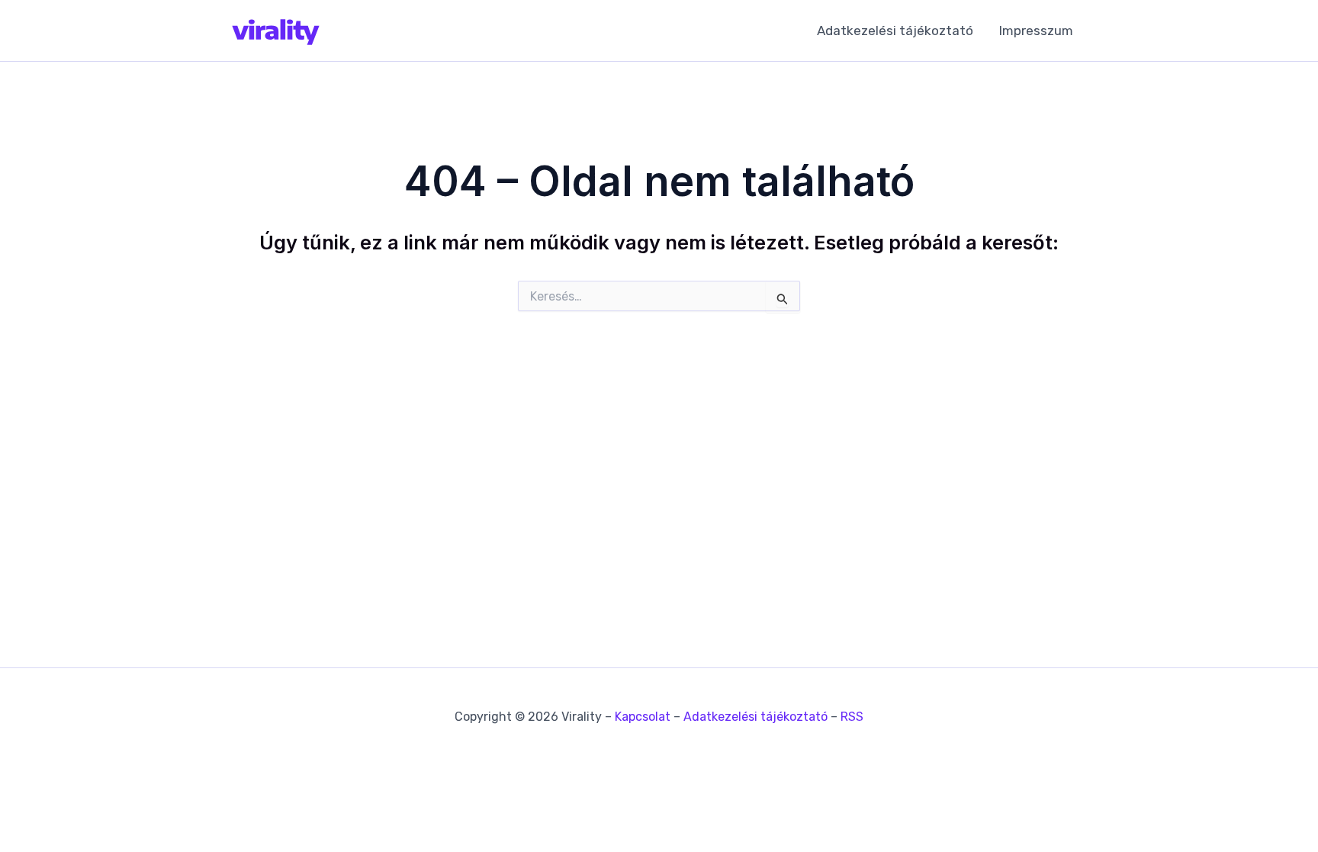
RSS (852, 716)
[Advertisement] (659, 470)
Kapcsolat (642, 716)
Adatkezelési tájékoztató (895, 30)
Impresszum (1036, 30)
